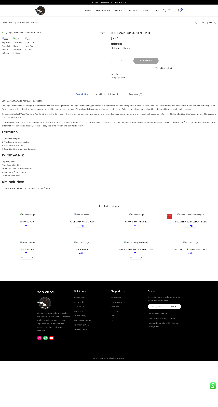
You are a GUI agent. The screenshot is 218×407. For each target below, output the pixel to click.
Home (4, 23)
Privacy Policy (80, 316)
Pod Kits (114, 311)
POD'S (12, 23)
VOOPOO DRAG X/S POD (82, 221)
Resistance (116, 44)
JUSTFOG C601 (27, 249)
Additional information (108, 94)
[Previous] (6, 33)
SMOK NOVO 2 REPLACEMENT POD (191, 249)
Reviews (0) (135, 94)
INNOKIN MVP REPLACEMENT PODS (136, 249)
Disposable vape (118, 302)
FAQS (113, 320)
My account (79, 297)
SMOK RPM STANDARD (136, 221)
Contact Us (79, 306)
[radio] (116, 48)
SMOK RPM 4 (81, 249)
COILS (113, 316)
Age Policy (78, 311)
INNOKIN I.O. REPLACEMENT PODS (191, 221)
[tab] (82, 94)
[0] (179, 10)
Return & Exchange (82, 320)
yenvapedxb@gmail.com (164, 318)
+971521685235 (161, 313)
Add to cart (146, 60)
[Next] (103, 33)
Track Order (79, 302)
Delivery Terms (80, 329)
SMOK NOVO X (27, 221)
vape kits (115, 306)
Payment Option (81, 325)
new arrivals (116, 297)
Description (82, 94)
